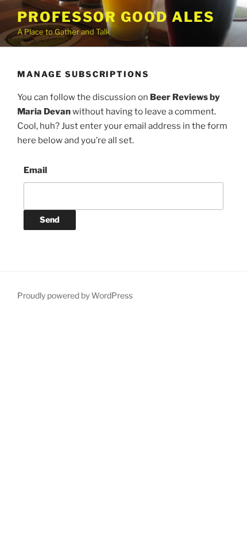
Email (35, 170)
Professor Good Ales (115, 17)
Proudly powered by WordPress (75, 295)
